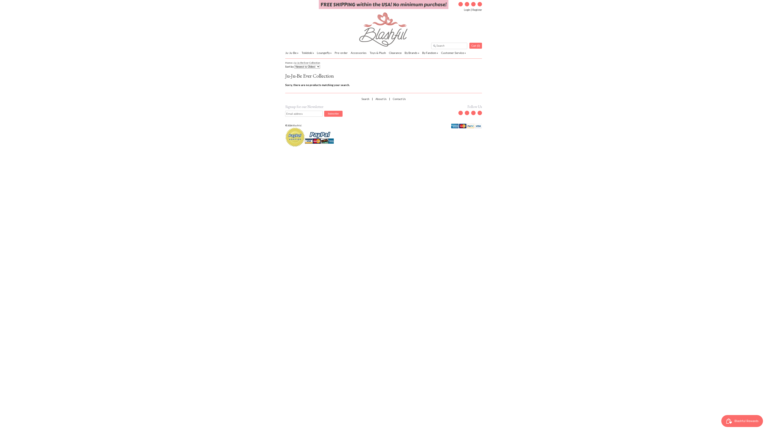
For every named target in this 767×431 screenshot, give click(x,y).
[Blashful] (383, 45)
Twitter (460, 4)
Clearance (395, 52)
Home (288, 62)
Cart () (475, 45)
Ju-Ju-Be (291, 52)
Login (467, 9)
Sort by (289, 66)
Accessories (359, 52)
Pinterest (480, 4)
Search (365, 99)
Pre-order (341, 52)
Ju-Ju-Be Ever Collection (307, 62)
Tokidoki (306, 52)
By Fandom (429, 52)
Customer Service (452, 52)
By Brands (411, 52)
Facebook (467, 4)
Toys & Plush (378, 52)
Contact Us (399, 99)
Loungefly (323, 52)
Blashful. (297, 125)
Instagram (473, 4)
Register (477, 9)
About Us (381, 99)
